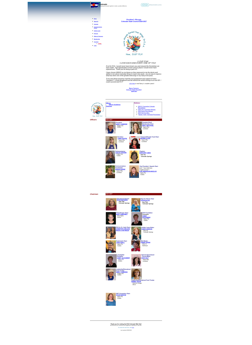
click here (132, 83)
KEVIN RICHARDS (122, 200)
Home (95, 18)
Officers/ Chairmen (98, 36)
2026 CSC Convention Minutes (147, 109)
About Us (96, 21)
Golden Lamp (97, 30)
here (133, 327)
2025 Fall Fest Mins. (144, 113)
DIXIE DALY (145, 258)
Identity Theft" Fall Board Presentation (149, 114)
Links (95, 45)
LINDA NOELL (120, 242)
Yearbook (96, 41)
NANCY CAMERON (121, 272)
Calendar (96, 24)
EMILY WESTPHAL (148, 125)
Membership (97, 39)
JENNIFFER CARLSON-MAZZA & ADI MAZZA (123, 229)
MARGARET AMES (145, 153)
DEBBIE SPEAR (136, 281)
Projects (96, 33)
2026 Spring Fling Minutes (145, 111)
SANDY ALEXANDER (123, 258)
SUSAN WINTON (121, 295)
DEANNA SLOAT (145, 138)
